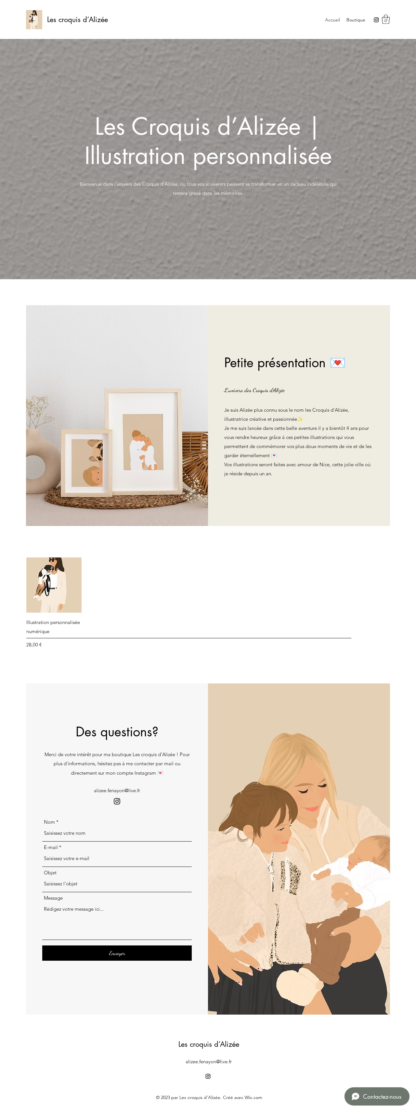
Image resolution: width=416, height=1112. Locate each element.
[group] (208, 603)
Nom (49, 821)
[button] (386, 19)
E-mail (51, 847)
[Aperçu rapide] (54, 585)
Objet (50, 872)
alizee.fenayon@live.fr (117, 790)
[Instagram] (376, 20)
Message (53, 897)
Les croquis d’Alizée (77, 19)
